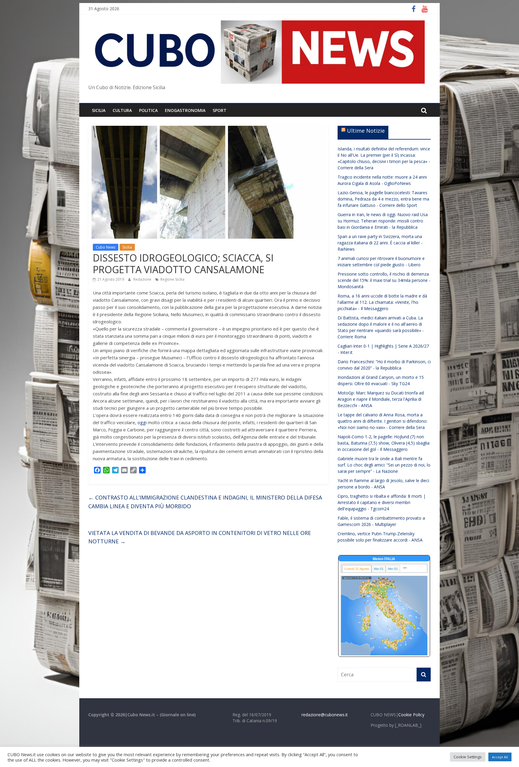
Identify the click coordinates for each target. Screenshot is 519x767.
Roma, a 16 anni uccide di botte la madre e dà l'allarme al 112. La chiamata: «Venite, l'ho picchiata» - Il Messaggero (382, 302)
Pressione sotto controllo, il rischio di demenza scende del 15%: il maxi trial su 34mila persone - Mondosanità (384, 280)
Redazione (142, 279)
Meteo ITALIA (384, 559)
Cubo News (105, 247)
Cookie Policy (411, 714)
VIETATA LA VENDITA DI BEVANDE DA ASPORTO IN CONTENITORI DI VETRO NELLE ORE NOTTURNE (199, 537)
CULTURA (122, 110)
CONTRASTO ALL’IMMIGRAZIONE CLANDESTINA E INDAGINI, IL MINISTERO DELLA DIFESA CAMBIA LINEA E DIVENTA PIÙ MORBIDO (205, 502)
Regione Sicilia (172, 279)
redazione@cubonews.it (325, 714)
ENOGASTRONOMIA (185, 110)
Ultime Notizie (366, 130)
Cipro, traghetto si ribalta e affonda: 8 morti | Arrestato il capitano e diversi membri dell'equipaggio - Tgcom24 (382, 502)
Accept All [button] (500, 757)
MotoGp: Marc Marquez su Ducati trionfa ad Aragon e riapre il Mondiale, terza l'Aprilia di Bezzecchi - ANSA (381, 399)
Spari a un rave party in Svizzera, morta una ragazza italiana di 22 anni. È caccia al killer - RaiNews (380, 243)
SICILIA (98, 110)
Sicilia (127, 247)
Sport (219, 110)
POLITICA (148, 110)
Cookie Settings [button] (468, 756)
